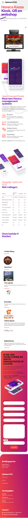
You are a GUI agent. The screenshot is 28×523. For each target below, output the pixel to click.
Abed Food (7, 267)
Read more (6, 253)
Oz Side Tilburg (9, 251)
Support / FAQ (4, 477)
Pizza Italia (7, 302)
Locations (4, 480)
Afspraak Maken (5, 483)
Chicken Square (9, 321)
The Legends (8, 283)
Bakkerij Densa (9, 341)
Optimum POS (11, 2)
